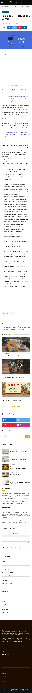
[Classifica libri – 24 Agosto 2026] (5, 451)
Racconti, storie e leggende (8, 583)
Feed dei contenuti (6, 654)
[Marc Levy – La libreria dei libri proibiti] (16, 389)
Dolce (3, 598)
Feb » (6, 552)
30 (3, 549)
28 (24, 547)
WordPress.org (5, 660)
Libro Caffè (11, 6)
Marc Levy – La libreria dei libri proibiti (12, 400)
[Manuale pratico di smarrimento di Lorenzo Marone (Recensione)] (5, 467)
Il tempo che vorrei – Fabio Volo (16, 85)
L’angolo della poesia (6, 580)
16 (3, 544)
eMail (3, 670)
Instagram (4, 676)
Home (6, 6)
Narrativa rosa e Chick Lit (7, 567)
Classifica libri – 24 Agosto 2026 (18, 451)
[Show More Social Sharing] (28, 27)
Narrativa (22, 6)
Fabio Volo (24, 90)
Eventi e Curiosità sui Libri (7, 586)
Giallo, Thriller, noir (6, 569)
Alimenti (4, 607)
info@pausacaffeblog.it (10, 691)
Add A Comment (16, 406)
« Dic (3, 552)
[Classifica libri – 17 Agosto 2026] (5, 459)
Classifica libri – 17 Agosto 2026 (18, 459)
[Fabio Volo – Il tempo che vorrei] (16, 40)
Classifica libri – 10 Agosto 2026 (18, 474)
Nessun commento (8, 23)
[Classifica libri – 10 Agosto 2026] (5, 474)
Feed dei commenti (6, 657)
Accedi (3, 651)
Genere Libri (16, 6)
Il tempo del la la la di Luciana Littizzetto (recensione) (16, 355)
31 (7, 549)
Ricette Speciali (5, 615)
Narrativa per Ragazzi (6, 575)
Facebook (4, 673)
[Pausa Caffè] (16, 2)
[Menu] (2, 2)
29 (28, 547)
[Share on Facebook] (9, 27)
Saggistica (4, 577)
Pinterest (4, 679)
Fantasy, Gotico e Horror (7, 572)
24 (7, 547)
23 (3, 547)
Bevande (4, 601)
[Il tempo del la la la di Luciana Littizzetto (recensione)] (16, 344)
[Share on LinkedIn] (24, 27)
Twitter (3, 681)
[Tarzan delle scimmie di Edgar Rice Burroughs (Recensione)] (16, 366)
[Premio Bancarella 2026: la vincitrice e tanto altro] (5, 482)
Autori (3, 561)
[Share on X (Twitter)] (14, 27)
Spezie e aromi (5, 609)
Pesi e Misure (5, 612)
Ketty (3, 321)
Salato (3, 596)
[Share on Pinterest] (19, 27)
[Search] (30, 2)
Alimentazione (5, 604)
